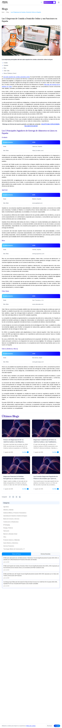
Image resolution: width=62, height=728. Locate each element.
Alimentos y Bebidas (8, 509)
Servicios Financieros (8, 546)
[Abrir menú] (58, 2)
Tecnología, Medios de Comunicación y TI (14, 549)
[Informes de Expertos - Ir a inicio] (5, 2)
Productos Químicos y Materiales (11, 540)
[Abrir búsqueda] (41, 2)
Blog (8, 12)
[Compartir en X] (16, 497)
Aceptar (57, 725)
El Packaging (6, 524)
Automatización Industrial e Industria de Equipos (15, 515)
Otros (4, 537)
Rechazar (49, 725)
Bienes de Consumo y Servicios (11, 518)
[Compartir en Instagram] (13, 497)
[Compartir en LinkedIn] (19, 497)
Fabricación (6, 531)
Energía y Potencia (8, 527)
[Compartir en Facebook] (9, 497)
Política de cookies (31, 725)
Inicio (3, 12)
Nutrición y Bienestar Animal (10, 534)
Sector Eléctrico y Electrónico (10, 543)
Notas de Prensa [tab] (16, 554)
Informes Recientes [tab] (45, 554)
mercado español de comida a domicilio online (16, 77)
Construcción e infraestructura (10, 521)
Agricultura (6, 506)
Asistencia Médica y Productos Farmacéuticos (14, 512)
